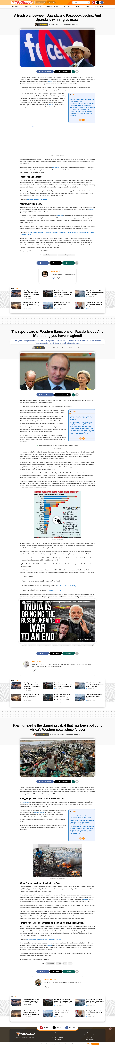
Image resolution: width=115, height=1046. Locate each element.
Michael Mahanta (43, 734)
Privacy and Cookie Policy (83, 1043)
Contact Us (57, 1035)
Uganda (72, 254)
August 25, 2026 (27, 298)
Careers (89, 1033)
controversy (51, 105)
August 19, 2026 (27, 308)
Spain (70, 963)
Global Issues (75, 24)
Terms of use (89, 1037)
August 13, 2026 (59, 308)
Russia (79, 347)
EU (25, 645)
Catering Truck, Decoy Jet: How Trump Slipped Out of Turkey (94, 304)
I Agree (95, 1043)
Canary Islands (50, 963)
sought (50, 81)
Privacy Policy (90, 1039)
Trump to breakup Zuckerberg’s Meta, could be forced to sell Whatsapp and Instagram (81, 113)
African (49, 945)
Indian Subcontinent (52, 6)
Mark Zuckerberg (63, 254)
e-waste (85, 899)
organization (25, 802)
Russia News (32, 645)
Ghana (65, 963)
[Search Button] (88, 2)
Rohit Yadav (40, 347)
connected (60, 216)
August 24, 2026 (59, 296)
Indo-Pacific (16, 6)
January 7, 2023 (54, 24)
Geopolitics (67, 24)
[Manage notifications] (110, 1028)
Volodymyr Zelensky (87, 645)
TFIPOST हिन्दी (51, 2)
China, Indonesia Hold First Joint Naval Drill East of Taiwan (62, 304)
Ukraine (55, 645)
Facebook (46, 254)
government (55, 167)
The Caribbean (98, 6)
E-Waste (58, 963)
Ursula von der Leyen (64, 645)
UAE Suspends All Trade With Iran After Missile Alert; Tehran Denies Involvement (31, 304)
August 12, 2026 (91, 308)
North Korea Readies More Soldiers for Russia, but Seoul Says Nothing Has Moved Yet (63, 292)
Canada (38, 6)
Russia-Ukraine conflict (44, 645)
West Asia (67, 6)
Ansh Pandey (43, 24)
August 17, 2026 (59, 702)
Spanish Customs (39, 812)
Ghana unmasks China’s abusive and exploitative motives (44, 939)
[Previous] (80, 120)
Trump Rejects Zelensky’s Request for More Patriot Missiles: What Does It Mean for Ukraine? (82, 417)
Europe (77, 6)
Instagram (54, 254)
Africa (87, 6)
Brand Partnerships (89, 1035)
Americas (28, 6)
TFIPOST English (41, 2)
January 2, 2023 (55, 590)
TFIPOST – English (57, 1037)
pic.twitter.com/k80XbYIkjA (67, 586)
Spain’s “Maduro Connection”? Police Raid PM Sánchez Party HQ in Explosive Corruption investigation (82, 822)
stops (91, 209)
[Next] (83, 120)
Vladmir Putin (76, 645)
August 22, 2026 (91, 296)
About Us (57, 1033)
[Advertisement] (57, 320)
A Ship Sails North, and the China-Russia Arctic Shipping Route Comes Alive (95, 292)
